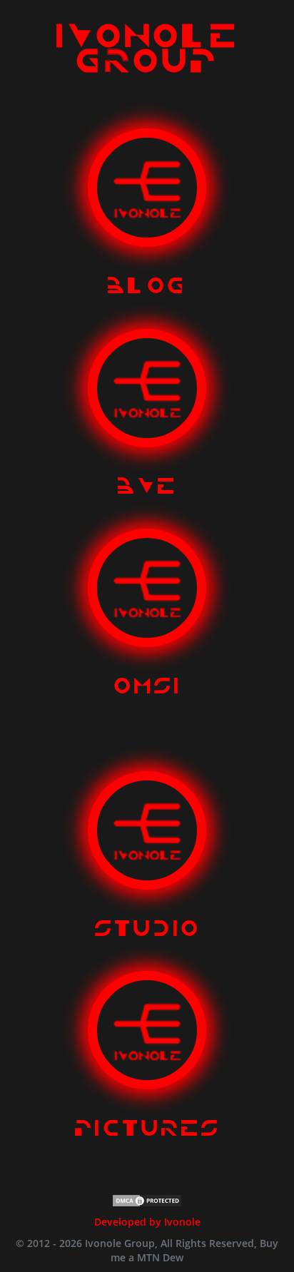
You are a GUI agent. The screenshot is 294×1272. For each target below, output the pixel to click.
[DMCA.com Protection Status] (147, 1199)
